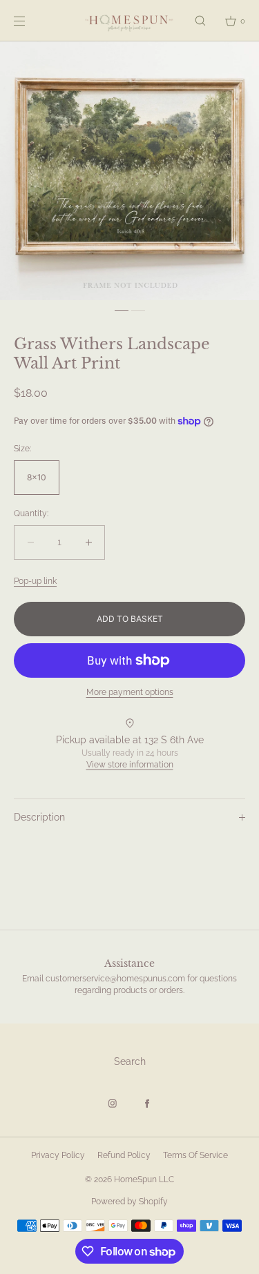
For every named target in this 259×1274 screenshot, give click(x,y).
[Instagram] (112, 1103)
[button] (200, 20)
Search (130, 1061)
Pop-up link (35, 581)
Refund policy (124, 1155)
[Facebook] (147, 1103)
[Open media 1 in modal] (129, 170)
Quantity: (31, 513)
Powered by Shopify (129, 1201)
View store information (129, 765)
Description (39, 817)
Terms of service (195, 1155)
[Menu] (30, 20)
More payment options (129, 692)
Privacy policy (58, 1155)
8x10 (36, 477)
